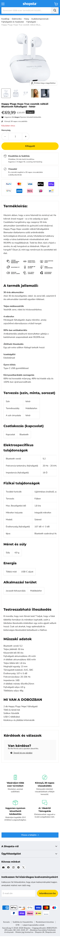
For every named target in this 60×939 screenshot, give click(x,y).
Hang (26, 19)
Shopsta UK (39, 932)
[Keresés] (55, 10)
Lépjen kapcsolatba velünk (33, 925)
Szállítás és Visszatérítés (23, 922)
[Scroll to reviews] (30, 109)
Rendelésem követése (45, 922)
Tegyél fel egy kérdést (22, 753)
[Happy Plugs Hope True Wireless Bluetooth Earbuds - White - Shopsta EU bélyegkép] (6, 93)
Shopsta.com (50, 932)
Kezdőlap (5, 19)
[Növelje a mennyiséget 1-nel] (25, 136)
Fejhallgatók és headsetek (12, 21)
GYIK (18, 925)
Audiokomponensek (40, 19)
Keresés (6, 922)
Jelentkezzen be (47, 893)
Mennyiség (5, 130)
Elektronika (16, 19)
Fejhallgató (31, 21)
